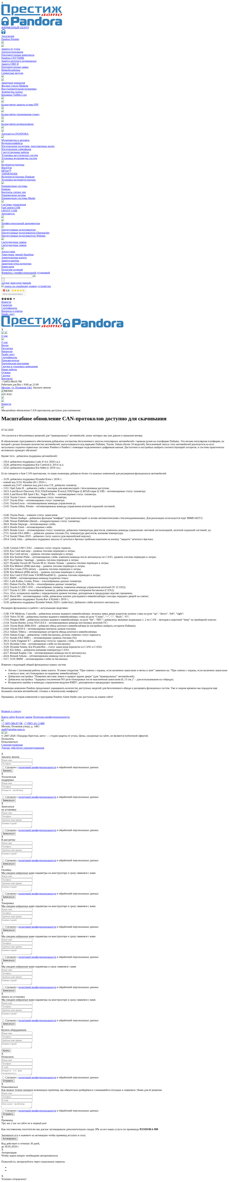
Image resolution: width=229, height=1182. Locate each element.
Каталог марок (24, 717)
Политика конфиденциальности (51, 717)
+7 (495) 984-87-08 (11, 723)
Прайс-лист (8, 314)
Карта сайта (8, 717)
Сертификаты (9, 308)
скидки (5, 282)
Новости (6, 302)
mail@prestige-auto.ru (13, 729)
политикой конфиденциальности (37, 767)
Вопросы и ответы (12, 311)
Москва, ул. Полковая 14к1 (16, 387)
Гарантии (6, 305)
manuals (26, 282)
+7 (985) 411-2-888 (34, 723)
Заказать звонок (42, 387)
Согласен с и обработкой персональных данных (52, 767)
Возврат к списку (11, 711)
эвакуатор (16, 282)
